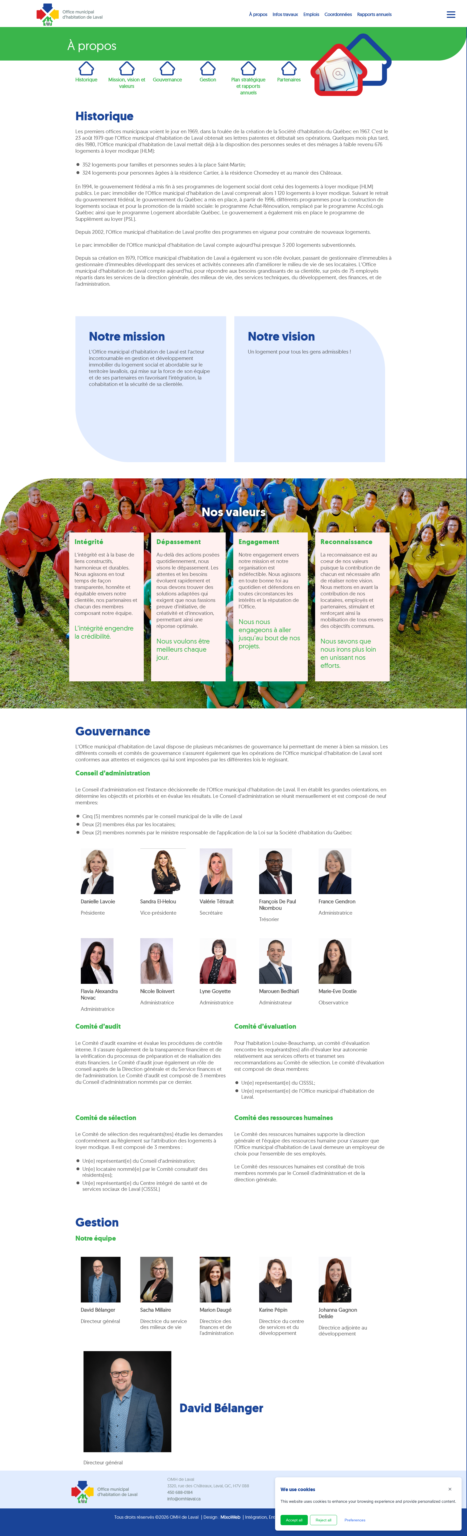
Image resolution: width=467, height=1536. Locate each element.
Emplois (311, 14)
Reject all (323, 1520)
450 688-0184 (180, 1492)
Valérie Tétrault (217, 901)
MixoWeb (230, 1517)
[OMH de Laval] (69, 15)
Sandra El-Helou (158, 901)
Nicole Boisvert (157, 991)
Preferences (355, 1520)
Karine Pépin (273, 1310)
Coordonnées (338, 14)
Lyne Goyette (215, 991)
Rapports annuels (374, 14)
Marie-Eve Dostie (338, 991)
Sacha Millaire (155, 1310)
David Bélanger (98, 1310)
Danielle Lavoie (98, 901)
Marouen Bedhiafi (279, 991)
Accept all (294, 1520)
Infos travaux (285, 14)
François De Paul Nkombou (277, 904)
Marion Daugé (216, 1310)
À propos (258, 14)
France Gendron (337, 901)
